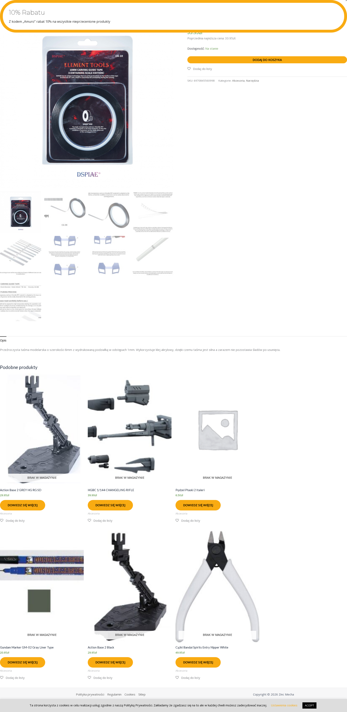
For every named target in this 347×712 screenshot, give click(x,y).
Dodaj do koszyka (267, 60)
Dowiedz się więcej (23, 505)
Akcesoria (238, 80)
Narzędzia (252, 80)
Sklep (142, 694)
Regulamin (114, 694)
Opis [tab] (3, 340)
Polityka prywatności (90, 694)
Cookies (130, 694)
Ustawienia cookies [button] (284, 705)
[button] (199, 68)
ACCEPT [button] (309, 705)
